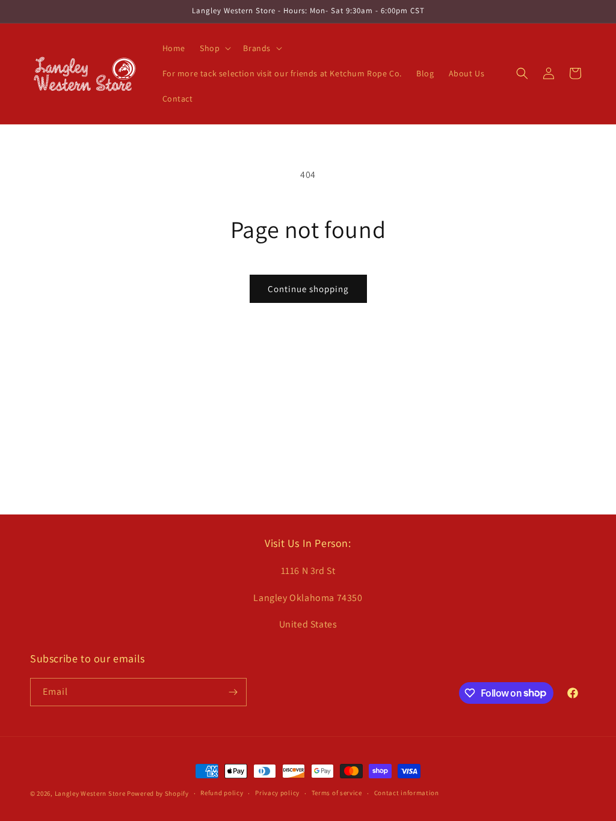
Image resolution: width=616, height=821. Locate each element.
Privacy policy (277, 793)
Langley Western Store (90, 793)
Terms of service (337, 793)
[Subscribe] (233, 692)
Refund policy (221, 793)
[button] (214, 48)
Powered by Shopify (158, 793)
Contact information (406, 793)
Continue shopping (308, 289)
